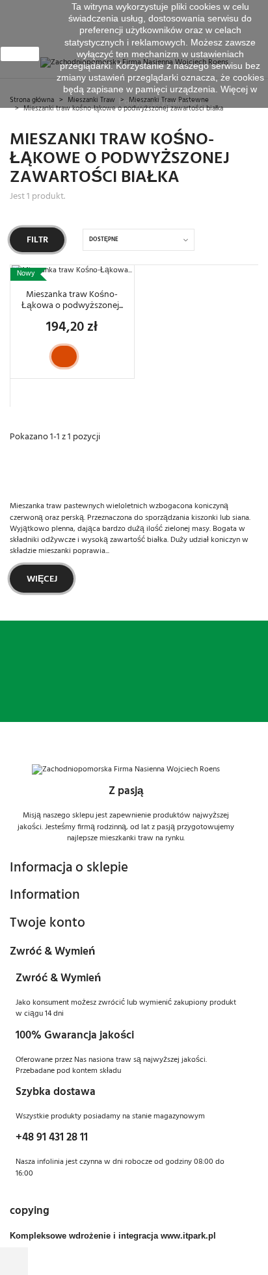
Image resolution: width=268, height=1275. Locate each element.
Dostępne (103, 239)
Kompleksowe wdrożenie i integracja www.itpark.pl (113, 1236)
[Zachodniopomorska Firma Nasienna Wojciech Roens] (126, 770)
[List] (251, 240)
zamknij (20, 54)
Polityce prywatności (160, 101)
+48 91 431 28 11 (52, 1137)
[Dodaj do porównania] (87, 356)
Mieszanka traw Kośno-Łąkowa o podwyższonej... (72, 300)
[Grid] (234, 240)
